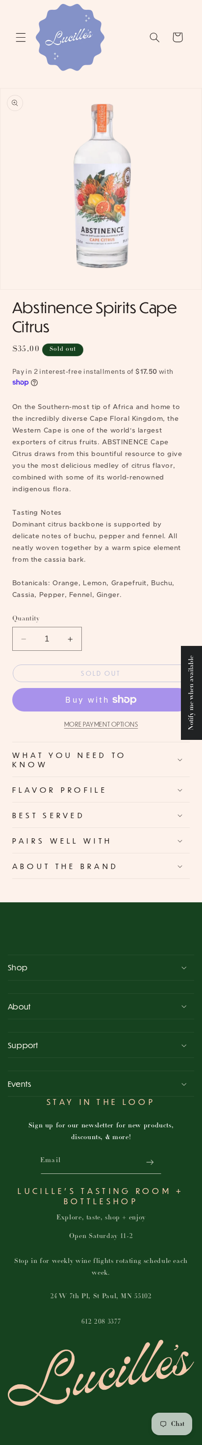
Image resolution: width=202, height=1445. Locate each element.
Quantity (25, 619)
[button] (20, 37)
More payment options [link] (101, 724)
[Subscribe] (149, 1162)
